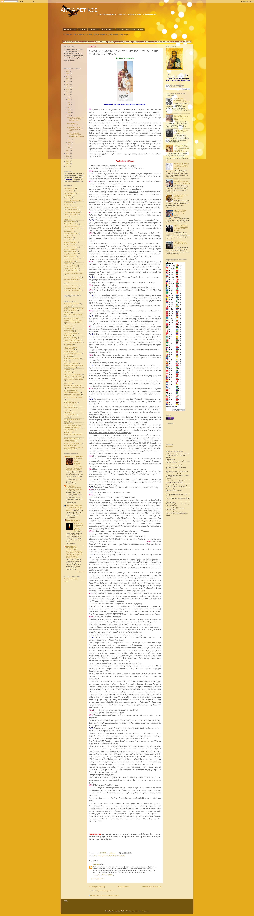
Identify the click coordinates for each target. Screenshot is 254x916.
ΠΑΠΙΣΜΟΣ (67, 412)
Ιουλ (69, 110)
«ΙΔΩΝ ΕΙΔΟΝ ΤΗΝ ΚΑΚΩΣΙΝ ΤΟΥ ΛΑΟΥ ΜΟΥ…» (180, 243)
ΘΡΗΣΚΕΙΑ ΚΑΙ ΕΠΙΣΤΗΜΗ (72, 354)
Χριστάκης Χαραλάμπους (72, 279)
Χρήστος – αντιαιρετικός (71, 277)
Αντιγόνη (66, 205)
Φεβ (69, 145)
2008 (68, 164)
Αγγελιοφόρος (68, 195)
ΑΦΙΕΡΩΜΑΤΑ (68, 331)
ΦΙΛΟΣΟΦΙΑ (68, 432)
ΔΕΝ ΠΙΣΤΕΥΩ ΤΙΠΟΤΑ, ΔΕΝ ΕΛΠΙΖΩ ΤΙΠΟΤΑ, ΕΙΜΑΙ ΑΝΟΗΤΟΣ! (181, 131)
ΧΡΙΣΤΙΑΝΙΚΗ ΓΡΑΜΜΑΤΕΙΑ (73, 434)
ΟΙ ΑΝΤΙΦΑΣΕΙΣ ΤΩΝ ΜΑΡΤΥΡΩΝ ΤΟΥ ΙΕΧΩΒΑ (72, 391)
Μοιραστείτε (169, 446)
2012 (68, 153)
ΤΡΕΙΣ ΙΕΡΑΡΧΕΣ (69, 430)
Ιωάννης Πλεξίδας (69, 244)
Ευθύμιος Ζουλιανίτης (71, 224)
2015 (68, 92)
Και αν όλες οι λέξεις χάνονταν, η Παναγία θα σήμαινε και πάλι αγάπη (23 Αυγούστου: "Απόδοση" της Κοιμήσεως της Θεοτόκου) (74, 463)
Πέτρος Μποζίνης (69, 261)
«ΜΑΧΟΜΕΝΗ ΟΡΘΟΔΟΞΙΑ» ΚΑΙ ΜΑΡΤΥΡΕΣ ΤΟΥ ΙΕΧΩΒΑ (182, 100)
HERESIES (67, 306)
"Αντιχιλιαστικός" (69, 188)
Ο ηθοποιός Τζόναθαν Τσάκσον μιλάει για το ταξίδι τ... (74, 129)
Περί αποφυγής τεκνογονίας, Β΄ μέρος (74, 124)
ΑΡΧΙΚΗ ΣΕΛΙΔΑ (70, 29)
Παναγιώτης (67, 263)
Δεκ (69, 97)
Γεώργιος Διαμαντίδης (101, 856)
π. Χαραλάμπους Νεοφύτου (72, 290)
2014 (68, 94)
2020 (68, 79)
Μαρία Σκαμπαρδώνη (70, 254)
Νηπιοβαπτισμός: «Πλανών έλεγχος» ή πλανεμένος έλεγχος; (74, 386)
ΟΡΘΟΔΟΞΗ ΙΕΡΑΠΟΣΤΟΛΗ (73, 397)
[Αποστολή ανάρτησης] (119, 853)
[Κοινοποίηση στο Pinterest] (131, 853)
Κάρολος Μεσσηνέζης (71, 247)
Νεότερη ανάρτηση (97, 887)
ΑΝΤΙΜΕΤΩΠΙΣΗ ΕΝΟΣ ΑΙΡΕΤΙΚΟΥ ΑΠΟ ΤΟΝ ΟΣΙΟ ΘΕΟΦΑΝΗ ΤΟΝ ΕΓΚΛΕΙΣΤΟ (73, 320)
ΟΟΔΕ (66, 581)
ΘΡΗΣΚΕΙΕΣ (68, 356)
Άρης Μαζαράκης (69, 193)
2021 (68, 76)
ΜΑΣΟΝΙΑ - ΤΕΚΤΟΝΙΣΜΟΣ (73, 377)
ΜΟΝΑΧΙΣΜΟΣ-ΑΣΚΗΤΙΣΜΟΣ (73, 379)
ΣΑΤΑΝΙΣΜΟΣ (68, 423)
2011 (68, 156)
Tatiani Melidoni (69, 191)
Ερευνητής (67, 219)
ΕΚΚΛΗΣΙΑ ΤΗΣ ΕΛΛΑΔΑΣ (72, 340)
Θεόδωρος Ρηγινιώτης (71, 233)
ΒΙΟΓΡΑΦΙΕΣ (68, 335)
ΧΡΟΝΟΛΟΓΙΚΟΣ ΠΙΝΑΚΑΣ (72, 443)
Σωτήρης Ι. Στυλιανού (70, 270)
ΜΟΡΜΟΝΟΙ (68, 383)
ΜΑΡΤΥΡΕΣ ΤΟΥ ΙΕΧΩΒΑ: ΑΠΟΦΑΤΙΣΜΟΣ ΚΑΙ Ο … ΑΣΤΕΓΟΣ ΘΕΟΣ (182, 117)
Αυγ (69, 107)
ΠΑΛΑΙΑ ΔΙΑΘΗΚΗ (69, 408)
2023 (68, 71)
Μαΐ (69, 115)
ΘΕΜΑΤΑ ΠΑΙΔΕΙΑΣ (70, 351)
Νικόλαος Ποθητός (70, 256)
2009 (68, 161)
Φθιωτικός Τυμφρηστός (74, 505)
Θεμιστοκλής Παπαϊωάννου (72, 228)
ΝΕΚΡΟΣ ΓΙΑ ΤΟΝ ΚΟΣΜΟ (74, 456)
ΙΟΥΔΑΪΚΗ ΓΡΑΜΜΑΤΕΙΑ (71, 358)
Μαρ (69, 142)
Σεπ (69, 104)
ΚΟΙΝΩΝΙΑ (67, 369)
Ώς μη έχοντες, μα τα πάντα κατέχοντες (73, 521)
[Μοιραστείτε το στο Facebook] (129, 853)
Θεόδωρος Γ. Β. (69, 231)
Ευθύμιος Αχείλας (69, 221)
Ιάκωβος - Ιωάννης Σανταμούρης (70, 236)
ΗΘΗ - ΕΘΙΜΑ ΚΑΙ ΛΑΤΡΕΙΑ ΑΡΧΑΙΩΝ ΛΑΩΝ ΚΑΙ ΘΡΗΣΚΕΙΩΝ (75, 135)
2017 (68, 87)
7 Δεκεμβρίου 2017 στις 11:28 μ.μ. (103, 875)
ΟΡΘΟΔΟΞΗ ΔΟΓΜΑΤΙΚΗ (72, 395)
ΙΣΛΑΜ (66, 361)
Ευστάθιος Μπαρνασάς (71, 226)
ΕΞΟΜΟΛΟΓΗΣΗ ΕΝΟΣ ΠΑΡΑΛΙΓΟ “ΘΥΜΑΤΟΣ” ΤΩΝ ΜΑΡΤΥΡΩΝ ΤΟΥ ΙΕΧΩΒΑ (181, 166)
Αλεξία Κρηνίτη (68, 202)
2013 (68, 151)
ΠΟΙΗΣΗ (66, 417)
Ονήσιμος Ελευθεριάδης (71, 259)
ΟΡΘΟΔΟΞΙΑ (68, 405)
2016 (68, 89)
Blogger (146, 911)
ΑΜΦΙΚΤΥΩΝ (70, 486)
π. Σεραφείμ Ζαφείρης (71, 288)
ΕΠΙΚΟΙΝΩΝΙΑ (94, 29)
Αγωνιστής (67, 198)
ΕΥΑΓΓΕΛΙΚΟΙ (68, 345)
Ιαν (69, 147)
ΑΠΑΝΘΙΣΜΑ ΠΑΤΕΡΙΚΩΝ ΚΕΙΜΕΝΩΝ (130, 29)
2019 (68, 81)
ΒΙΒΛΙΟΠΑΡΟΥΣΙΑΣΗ (70, 333)
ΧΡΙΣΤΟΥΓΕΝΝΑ (69, 441)
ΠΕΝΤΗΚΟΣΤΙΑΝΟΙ (70, 415)
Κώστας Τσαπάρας (70, 249)
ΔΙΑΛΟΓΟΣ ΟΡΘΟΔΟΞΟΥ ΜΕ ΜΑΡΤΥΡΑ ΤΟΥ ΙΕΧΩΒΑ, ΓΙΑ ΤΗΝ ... (75, 119)
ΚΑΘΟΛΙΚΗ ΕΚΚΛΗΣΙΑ (71, 363)
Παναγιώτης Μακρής (70, 268)
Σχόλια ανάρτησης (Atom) (105, 891)
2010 (68, 159)
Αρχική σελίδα (124, 887)
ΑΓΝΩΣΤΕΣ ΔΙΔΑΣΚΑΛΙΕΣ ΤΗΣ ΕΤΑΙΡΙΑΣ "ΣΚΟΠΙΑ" (74, 309)
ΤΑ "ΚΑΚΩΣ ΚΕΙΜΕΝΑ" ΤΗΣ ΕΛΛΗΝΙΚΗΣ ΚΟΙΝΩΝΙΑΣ (72, 426)
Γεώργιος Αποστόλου (70, 207)
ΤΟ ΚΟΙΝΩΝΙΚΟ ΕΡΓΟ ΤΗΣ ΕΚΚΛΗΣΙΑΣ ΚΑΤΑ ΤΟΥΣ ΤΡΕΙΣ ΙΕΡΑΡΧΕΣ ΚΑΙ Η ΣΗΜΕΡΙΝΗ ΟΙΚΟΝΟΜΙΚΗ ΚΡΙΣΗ (181, 148)
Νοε (69, 99)
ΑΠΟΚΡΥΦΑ (68, 328)
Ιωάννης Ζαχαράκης (70, 242)
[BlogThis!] (125, 853)
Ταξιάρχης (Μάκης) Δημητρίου (73, 273)
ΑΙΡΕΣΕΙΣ (67, 312)
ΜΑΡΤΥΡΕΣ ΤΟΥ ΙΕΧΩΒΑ (117, 856)
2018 (68, 84)
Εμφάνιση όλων (80, 571)
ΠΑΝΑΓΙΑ (67, 410)
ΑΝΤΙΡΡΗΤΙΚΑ (68, 326)
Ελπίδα (66, 217)
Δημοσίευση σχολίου (97, 879)
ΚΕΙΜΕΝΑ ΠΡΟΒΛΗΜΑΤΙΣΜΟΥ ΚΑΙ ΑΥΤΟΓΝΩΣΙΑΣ (74, 366)
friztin (136, 911)
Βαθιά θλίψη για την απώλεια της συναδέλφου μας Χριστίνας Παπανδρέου (78, 527)
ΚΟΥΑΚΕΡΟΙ (68, 372)
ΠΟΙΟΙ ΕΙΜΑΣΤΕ (108, 29)
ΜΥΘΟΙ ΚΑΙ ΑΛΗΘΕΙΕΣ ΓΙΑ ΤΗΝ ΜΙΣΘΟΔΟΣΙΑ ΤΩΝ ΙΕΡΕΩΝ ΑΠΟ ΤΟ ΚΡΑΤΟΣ (181, 228)
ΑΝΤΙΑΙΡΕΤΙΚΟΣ (79, 10)
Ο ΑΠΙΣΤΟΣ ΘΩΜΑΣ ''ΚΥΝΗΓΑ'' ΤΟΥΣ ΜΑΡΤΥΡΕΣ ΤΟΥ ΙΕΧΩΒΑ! (180, 213)
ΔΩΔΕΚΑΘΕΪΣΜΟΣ (70, 338)
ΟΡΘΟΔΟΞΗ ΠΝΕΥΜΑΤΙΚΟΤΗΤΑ (70, 402)
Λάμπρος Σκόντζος (70, 251)
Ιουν (69, 112)
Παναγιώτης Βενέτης (70, 266)
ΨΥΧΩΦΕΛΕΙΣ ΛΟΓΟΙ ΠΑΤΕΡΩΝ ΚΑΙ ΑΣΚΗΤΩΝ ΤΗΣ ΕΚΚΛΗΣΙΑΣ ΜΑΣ (73, 447)
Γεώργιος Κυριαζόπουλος (72, 212)
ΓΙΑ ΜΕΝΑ (82, 29)
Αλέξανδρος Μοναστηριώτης (73, 200)
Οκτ (69, 102)
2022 (68, 74)
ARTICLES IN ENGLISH (71, 304)
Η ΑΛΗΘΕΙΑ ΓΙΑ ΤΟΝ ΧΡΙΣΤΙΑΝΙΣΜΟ (70, 348)
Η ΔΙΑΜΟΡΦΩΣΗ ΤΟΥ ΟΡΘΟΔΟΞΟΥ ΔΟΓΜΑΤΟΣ (181, 197)
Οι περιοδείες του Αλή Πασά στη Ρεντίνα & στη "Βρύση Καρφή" (74, 508)
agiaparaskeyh (71, 546)
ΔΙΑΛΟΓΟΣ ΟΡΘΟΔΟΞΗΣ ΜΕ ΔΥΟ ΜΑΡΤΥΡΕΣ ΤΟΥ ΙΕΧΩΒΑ (182, 182)
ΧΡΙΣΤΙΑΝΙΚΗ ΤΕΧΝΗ (71, 438)
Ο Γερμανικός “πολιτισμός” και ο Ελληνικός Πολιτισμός (74, 488)
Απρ (69, 140)
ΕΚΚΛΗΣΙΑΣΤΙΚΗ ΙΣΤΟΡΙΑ (72, 342)
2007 (68, 166)
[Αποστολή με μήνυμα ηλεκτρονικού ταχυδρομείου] (123, 853)
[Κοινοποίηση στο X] (127, 853)
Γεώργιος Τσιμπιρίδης (71, 214)
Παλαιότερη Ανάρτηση (151, 887)
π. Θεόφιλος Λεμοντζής (71, 285)
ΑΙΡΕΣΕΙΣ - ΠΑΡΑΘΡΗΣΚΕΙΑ (73, 315)
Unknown (96, 864)
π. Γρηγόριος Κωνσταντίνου (72, 282)
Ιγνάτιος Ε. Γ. (68, 240)
